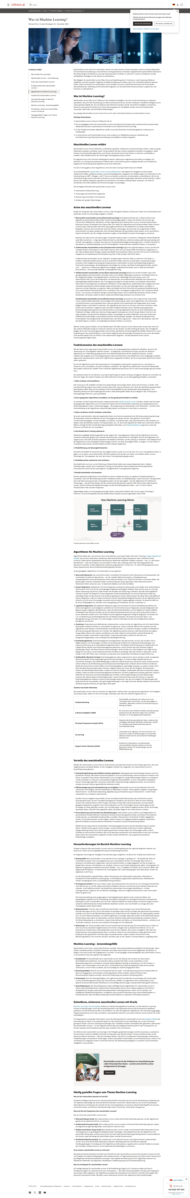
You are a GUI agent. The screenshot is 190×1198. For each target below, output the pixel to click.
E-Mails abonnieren (106, 1186)
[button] (8, 5)
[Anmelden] (178, 5)
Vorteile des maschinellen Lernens (43, 95)
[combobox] (95, 4)
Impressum (67, 1186)
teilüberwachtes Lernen (127, 402)
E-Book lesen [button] (109, 1072)
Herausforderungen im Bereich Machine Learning (42, 100)
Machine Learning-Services (74, 11)
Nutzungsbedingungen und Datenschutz (51, 1186)
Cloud (45, 11)
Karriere (97, 1186)
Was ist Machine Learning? (40, 74)
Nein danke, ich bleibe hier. (164, 23)
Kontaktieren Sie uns (130, 1186)
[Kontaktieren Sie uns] (181, 5)
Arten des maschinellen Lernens (43, 82)
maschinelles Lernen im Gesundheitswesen (105, 172)
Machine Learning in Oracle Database (87, 1006)
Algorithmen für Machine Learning (43, 92)
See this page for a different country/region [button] (146, 29)
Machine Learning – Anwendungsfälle (45, 105)
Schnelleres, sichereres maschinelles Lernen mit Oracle (44, 110)
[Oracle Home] (18, 4)
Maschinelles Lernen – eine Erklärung (44, 78)
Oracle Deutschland (34, 11)
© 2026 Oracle (32, 1186)
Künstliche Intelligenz (56, 11)
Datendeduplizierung (134, 425)
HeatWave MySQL (150, 1019)
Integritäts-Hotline (118, 1186)
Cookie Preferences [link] (77, 1186)
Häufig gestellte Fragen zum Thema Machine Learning (44, 116)
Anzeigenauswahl (88, 1186)
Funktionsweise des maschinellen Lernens (43, 87)
